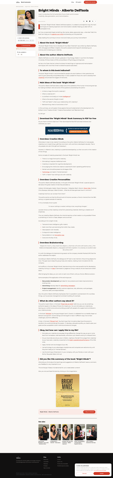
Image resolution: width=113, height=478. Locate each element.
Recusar (85, 473)
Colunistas (46, 461)
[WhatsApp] (84, 21)
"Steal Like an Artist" (67, 304)
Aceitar (102, 473)
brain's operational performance (79, 340)
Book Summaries (19, 6)
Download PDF (26, 45)
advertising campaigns (68, 285)
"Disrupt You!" (54, 321)
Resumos (46, 459)
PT (18, 54)
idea (53, 268)
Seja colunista (47, 468)
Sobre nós (59, 461)
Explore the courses (90, 2)
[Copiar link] (95, 21)
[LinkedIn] (89, 21)
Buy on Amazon (21, 48)
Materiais (46, 463)
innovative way (59, 235)
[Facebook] (87, 21)
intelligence (66, 96)
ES (21, 54)
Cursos (58, 459)
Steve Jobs (87, 188)
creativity (41, 77)
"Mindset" (49, 313)
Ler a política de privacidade (100, 470)
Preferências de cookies (63, 465)
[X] (92, 21)
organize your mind (57, 34)
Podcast (45, 465)
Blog (72, 2)
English (79, 2)
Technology (46, 172)
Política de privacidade (62, 463)
